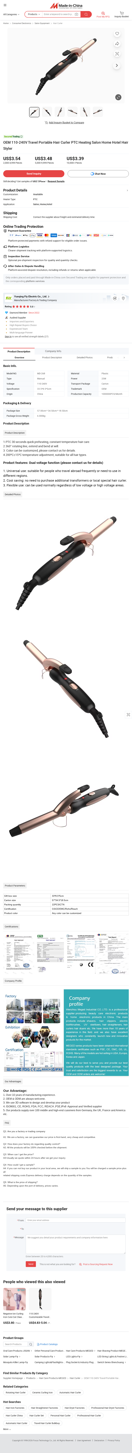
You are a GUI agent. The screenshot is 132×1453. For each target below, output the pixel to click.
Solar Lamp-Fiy (10, 1356)
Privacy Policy (114, 1440)
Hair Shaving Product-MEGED (112, 1350)
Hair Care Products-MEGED (79, 1350)
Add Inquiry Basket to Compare (66, 122)
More (6, 1429)
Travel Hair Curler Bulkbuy (47, 1423)
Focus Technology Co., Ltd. (45, 1440)
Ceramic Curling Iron (42, 1392)
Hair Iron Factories (15, 1407)
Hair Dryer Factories (75, 1407)
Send (30, 1264)
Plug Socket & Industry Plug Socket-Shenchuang (90, 1362)
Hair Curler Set (36, 1415)
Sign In (8, 336)
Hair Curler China (14, 1415)
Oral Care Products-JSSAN (16, 1350)
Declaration (99, 1440)
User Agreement (84, 1440)
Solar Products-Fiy (44, 1356)
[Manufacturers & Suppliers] (66, 5)
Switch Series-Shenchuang (110, 1362)
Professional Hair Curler (89, 1415)
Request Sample (56, 181)
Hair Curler (57, 23)
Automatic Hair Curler (70, 1392)
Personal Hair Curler (61, 1415)
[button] (118, 357)
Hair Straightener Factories (44, 1407)
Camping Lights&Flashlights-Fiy (50, 1362)
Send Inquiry (34, 173)
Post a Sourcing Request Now (96, 1264)
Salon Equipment (42, 23)
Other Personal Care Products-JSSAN (53, 1350)
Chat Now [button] (100, 173)
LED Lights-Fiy (73, 1356)
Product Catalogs (49, 1344)
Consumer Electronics (21, 23)
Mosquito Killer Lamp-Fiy (15, 1362)
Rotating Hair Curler (16, 1392)
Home (6, 23)
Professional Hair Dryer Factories (107, 1407)
